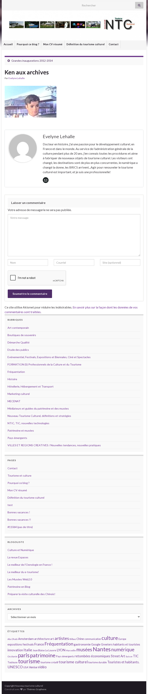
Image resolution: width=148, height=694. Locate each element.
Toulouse (13, 662)
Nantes (102, 649)
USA (25, 667)
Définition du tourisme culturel (85, 44)
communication (92, 638)
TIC (136, 656)
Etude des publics (18, 349)
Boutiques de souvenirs (22, 335)
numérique (122, 649)
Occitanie (12, 656)
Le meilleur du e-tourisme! (23, 572)
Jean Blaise (39, 650)
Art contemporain (18, 327)
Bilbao (73, 639)
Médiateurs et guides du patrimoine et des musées (38, 408)
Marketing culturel (19, 393)
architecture (42, 638)
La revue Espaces (18, 557)
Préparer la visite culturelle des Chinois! (31, 594)
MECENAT (14, 401)
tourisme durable (97, 662)
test (10, 505)
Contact (114, 44)
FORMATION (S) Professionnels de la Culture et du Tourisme (44, 364)
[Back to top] (139, 685)
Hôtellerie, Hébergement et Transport (31, 386)
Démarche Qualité (18, 342)
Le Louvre (50, 650)
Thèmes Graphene (36, 689)
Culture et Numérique (21, 550)
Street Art (118, 656)
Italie (28, 650)
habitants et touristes (126, 644)
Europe (122, 638)
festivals (28, 644)
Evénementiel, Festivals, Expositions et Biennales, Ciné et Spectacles (49, 357)
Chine (80, 638)
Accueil (8, 44)
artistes (62, 638)
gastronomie (82, 644)
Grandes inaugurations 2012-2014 (32, 60)
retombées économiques (92, 656)
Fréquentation (16, 371)
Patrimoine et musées (21, 430)
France (39, 644)
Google (95, 644)
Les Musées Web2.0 (20, 579)
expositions (15, 644)
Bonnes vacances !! (19, 519)
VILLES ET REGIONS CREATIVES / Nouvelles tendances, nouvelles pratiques (54, 445)
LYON (61, 650)
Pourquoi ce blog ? (28, 44)
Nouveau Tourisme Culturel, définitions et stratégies (39, 415)
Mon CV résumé (52, 44)
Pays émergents (17, 437)
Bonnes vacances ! (19, 512)
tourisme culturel (73, 662)
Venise (33, 667)
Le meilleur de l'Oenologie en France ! (30, 564)
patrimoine (43, 655)
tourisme (29, 661)
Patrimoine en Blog (19, 586)
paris (23, 655)
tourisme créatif (49, 662)
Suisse (129, 656)
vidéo (42, 667)
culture (110, 638)
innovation (15, 650)
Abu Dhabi (13, 639)
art (52, 638)
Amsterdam (26, 638)
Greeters (107, 644)
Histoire (12, 379)
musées (84, 649)
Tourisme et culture (19, 475)
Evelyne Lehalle (16, 78)
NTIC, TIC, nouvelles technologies (28, 423)
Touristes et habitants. (123, 662)
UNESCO (15, 667)
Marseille (71, 650)
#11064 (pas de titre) (20, 527)
